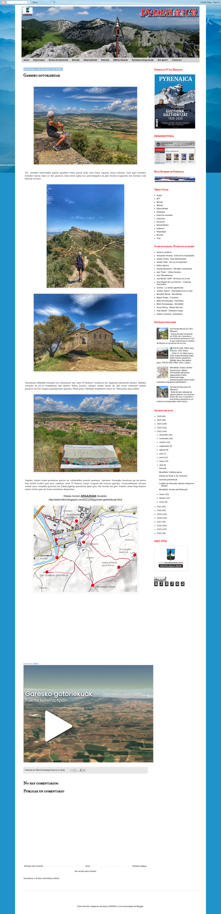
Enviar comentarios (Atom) (47, 878)
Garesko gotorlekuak (168, 480)
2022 (159, 431)
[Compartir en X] (78, 770)
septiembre (164, 446)
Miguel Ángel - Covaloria (167, 297)
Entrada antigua (140, 866)
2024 (159, 424)
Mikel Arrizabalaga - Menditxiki (170, 304)
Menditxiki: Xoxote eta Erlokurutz (173, 489)
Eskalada (161, 212)
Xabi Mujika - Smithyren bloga (170, 311)
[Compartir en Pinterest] (84, 770)
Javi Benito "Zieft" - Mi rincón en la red (173, 279)
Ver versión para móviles (85, 871)
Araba (159, 195)
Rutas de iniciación (58, 60)
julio (161, 454)
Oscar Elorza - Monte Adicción (170, 307)
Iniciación (161, 222)
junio (161, 457)
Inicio (26, 60)
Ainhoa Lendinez (164, 252)
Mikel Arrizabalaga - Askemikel (170, 301)
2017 (159, 522)
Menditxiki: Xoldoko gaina (170, 472)
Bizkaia (160, 205)
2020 (159, 510)
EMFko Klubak (120, 60)
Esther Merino (163, 265)
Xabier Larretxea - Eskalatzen (170, 314)
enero (162, 502)
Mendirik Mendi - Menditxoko (169, 294)
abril (161, 465)
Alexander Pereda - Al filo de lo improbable (175, 256)
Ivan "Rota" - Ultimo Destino (169, 272)
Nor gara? (163, 60)
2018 (159, 518)
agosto (162, 450)
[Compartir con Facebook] (81, 770)
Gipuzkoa (161, 218)
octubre (162, 442)
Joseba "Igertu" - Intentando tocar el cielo (175, 291)
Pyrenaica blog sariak (143, 60)
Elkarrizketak (90, 60)
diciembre (164, 435)
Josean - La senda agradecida (170, 288)
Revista (105, 60)
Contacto (177, 60)
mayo (162, 461)
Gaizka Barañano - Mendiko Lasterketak (174, 269)
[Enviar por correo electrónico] (71, 770)
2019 (159, 514)
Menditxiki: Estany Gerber (181, 368)
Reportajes (38, 60)
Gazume (162, 468)
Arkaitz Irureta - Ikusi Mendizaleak (171, 259)
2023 (159, 428)
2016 (159, 525)
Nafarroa (160, 228)
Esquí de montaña (165, 215)
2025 (159, 420)
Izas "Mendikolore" (165, 275)
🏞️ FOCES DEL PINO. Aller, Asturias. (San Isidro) (182, 349)
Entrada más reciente (33, 866)
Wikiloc (36, 664)
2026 (159, 416)
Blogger (140, 906)
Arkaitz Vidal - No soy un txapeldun (172, 262)
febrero (162, 498)
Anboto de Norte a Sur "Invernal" (173, 476)
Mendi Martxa (163, 225)
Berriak (75, 60)
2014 (159, 533)
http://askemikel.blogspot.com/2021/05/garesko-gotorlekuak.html (85, 499)
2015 (159, 529)
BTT (158, 199)
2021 (159, 507)
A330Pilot (112, 906)
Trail (158, 238)
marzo (162, 494)
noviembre (164, 438)
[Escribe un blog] (75, 770)
